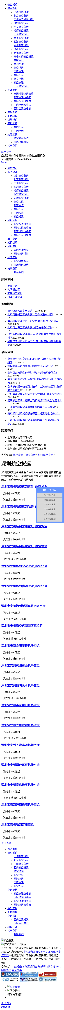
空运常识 (12, 123)
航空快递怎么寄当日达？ (21, 310)
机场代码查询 (21, 142)
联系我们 (19, 272)
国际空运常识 (21, 253)
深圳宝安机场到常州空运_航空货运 (24, 526)
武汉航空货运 (21, 41)
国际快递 (19, 71)
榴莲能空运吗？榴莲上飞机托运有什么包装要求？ (34, 400)
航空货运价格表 (22, 231)
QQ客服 (5, 1007)
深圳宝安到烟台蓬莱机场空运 (20, 764)
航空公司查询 (21, 138)
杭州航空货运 (21, 45)
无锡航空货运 (21, 53)
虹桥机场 (12, 116)
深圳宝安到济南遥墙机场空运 (20, 804)
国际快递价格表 (22, 101)
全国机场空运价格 (24, 93)
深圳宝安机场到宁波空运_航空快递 (24, 566)
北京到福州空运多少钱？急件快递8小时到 (30, 314)
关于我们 (12, 145)
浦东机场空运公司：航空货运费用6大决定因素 (32, 321)
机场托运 (12, 119)
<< (2, 843)
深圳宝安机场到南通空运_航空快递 (24, 586)
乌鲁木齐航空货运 (24, 56)
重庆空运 (19, 60)
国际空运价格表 (22, 108)
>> (11, 843)
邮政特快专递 (47, 966)
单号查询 (12, 112)
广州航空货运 (21, 183)
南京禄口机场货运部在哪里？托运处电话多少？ (33, 413)
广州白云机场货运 (24, 19)
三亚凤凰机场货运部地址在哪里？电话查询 (31, 407)
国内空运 (19, 127)
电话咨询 (6, 1003)
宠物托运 (12, 286)
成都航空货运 (21, 30)
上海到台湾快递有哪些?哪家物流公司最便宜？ (32, 372)
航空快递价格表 (22, 97)
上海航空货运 (21, 86)
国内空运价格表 (22, 105)
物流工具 (12, 134)
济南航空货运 (21, 49)
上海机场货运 (21, 12)
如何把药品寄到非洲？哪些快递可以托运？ (31, 366)
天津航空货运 (21, 34)
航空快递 (19, 82)
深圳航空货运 (21, 23)
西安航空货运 (21, 27)
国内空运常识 (21, 250)
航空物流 (19, 79)
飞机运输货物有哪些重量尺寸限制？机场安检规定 (34, 394)
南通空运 (19, 64)
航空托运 (19, 67)
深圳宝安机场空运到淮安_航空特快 (24, 506)
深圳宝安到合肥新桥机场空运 (20, 645)
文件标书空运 (14, 293)
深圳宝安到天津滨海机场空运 (20, 745)
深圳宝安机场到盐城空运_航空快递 (24, 546)
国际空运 (19, 75)
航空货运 (12, 4)
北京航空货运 (21, 15)
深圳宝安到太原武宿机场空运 (20, 725)
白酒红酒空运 (14, 297)
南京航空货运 (21, 38)
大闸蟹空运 (13, 289)
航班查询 (19, 966)
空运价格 (12, 90)
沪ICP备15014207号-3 (36, 951)
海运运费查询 (32, 966)
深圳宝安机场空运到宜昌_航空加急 (24, 486)
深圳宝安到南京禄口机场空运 (20, 705)
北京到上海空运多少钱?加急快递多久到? (29, 327)
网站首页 (12, 168)
